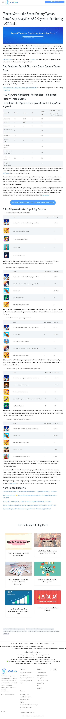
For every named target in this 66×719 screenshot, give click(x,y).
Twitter (20, 643)
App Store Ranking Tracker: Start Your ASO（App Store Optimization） (18, 581)
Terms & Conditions (42, 680)
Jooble (22, 702)
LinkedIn (47, 643)
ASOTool (7, 90)
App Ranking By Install (26, 680)
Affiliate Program (41, 672)
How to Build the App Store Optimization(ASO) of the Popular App (18, 611)
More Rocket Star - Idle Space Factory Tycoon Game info (20, 88)
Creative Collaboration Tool (27, 712)
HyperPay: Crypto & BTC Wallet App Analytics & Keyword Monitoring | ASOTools (27, 509)
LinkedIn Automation (25, 697)
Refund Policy (40, 683)
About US (39, 688)
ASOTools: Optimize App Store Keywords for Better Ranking (33, 202)
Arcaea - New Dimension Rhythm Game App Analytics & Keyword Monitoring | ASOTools (29, 505)
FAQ (21, 683)
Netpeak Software (25, 699)
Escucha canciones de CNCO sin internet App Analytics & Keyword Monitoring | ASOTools (30, 491)
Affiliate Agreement (42, 675)
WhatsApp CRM (24, 694)
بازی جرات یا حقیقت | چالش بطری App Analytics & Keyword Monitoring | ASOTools (27, 501)
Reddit (26, 643)
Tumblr (31, 643)
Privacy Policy (40, 678)
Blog (38, 685)
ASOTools (32, 59)
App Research (24, 675)
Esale (21, 710)
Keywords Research (25, 672)
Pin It (52, 643)
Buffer (41, 643)
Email (36, 643)
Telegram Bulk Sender (26, 707)
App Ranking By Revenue (27, 678)
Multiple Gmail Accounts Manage (29, 704)
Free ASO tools (7, 59)
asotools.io (45, 195)
